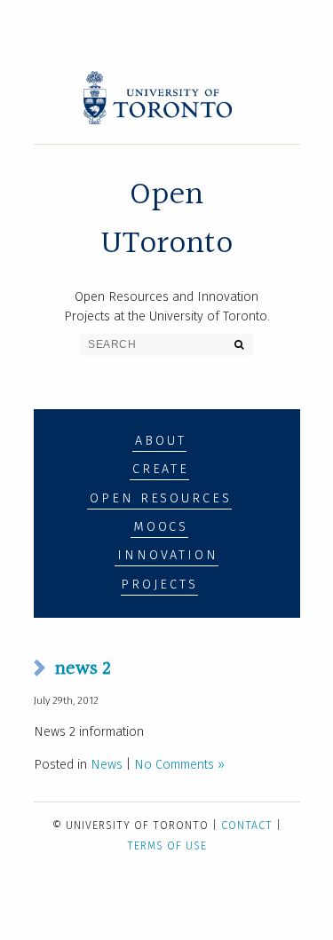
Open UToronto (166, 219)
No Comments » (179, 764)
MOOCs (160, 526)
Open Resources (160, 498)
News (107, 764)
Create (160, 469)
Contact (247, 825)
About (160, 440)
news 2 (83, 668)
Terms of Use (167, 846)
